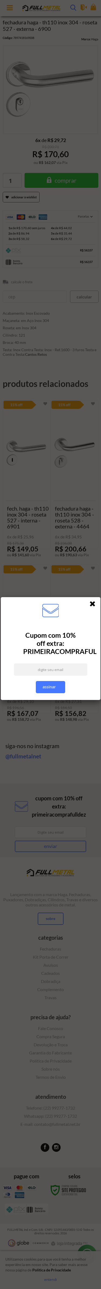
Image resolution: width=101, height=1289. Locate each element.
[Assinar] (50, 687)
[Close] (94, 605)
